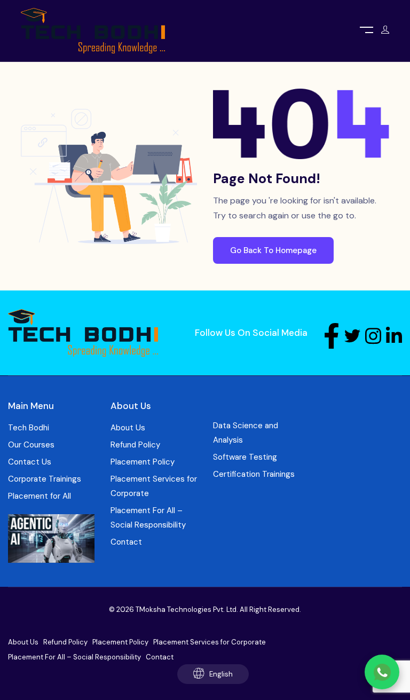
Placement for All (39, 496)
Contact (126, 542)
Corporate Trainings (44, 479)
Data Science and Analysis (245, 432)
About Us (128, 427)
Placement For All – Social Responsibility (148, 517)
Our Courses (31, 444)
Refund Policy (135, 444)
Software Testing (245, 457)
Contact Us (29, 462)
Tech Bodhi (28, 427)
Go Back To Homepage (273, 250)
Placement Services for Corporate (154, 486)
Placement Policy (143, 462)
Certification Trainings (254, 474)
